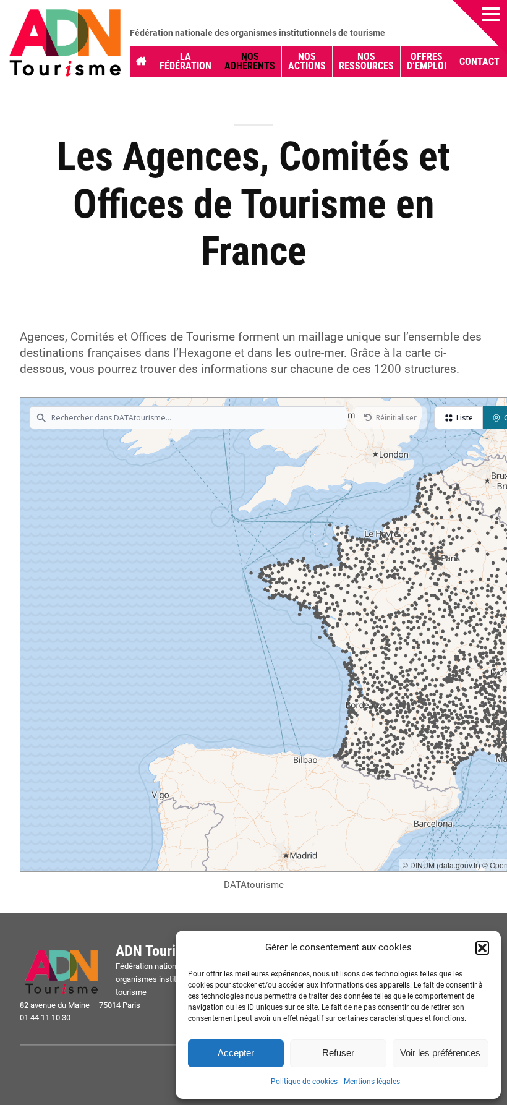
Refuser (338, 1052)
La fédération (185, 61)
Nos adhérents (249, 61)
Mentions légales (372, 1081)
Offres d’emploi (426, 61)
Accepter (236, 1052)
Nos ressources (366, 61)
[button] (482, 948)
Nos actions (307, 61)
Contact (479, 61)
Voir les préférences (440, 1052)
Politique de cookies (304, 1081)
